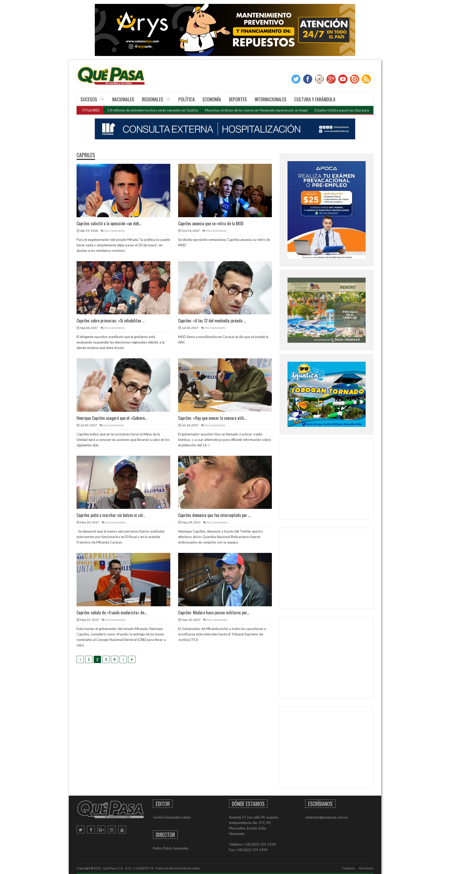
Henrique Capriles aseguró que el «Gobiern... (112, 418)
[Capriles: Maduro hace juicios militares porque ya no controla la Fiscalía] (229, 579)
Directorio (366, 868)
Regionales (152, 99)
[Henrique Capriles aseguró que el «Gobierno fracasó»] (127, 385)
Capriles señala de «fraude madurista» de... (112, 612)
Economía (212, 99)
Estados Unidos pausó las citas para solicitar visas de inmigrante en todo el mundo (343, 110)
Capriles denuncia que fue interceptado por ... (214, 515)
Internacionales (270, 99)
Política (186, 99)
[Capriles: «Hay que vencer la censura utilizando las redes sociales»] (229, 385)
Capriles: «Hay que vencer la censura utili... (212, 418)
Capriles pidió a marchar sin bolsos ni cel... (111, 515)
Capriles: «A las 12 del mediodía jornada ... (212, 320)
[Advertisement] (327, 480)
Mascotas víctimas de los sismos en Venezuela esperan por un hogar (223, 110)
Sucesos (88, 99)
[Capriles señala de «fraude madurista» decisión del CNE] (127, 579)
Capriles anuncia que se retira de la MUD (210, 223)
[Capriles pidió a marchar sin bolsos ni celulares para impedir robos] (127, 482)
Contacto (348, 868)
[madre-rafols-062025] (225, 128)
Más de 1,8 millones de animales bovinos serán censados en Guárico (113, 110)
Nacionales (123, 99)
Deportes (238, 99)
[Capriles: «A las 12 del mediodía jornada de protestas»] (229, 287)
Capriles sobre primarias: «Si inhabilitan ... (111, 320)
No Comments (114, 231)
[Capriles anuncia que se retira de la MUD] (229, 190)
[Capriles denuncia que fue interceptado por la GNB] (229, 482)
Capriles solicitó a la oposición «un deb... (109, 223)
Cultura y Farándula (314, 99)
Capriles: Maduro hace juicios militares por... (213, 612)
